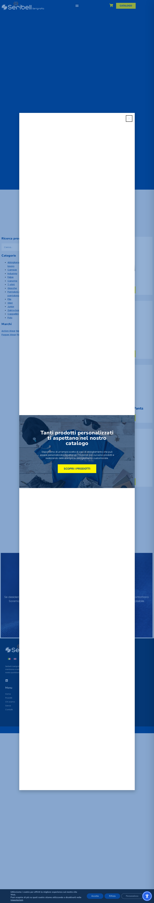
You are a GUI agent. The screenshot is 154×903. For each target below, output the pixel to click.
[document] (77, 451)
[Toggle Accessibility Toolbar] (147, 896)
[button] (129, 118)
